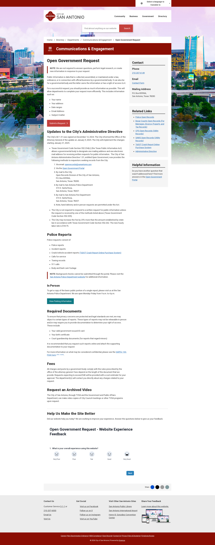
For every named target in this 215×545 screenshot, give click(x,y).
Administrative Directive (146, 151)
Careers (63, 536)
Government (148, 16)
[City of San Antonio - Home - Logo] (64, 16)
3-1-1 (62, 506)
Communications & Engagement (97, 40)
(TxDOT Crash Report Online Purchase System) (100, 253)
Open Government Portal (73, 168)
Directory (162, 16)
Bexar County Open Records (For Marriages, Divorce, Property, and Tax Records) (149, 124)
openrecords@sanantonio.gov (78, 164)
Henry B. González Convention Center (122, 516)
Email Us (47, 515)
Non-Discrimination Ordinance (77, 536)
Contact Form (138, 83)
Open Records (107, 536)
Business (134, 16)
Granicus (122, 540)
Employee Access (148, 536)
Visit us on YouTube (88, 519)
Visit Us (47, 519)
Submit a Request (57, 123)
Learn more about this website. (155, 506)
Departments (74, 40)
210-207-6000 (50, 510)
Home (50, 40)
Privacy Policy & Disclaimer (131, 536)
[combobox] (153, 3)
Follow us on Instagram (90, 515)
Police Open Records (144, 117)
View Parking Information (60, 301)
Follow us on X (86, 510)
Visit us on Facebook (89, 506)
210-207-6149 (138, 73)
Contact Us (117, 536)
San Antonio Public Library (120, 506)
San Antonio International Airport (123, 510)
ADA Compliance (95, 536)
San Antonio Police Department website (67, 277)
